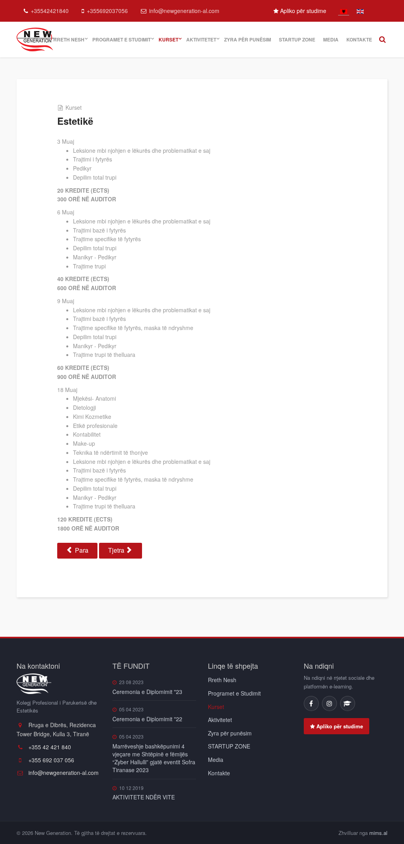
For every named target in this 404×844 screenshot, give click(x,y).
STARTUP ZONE (297, 39)
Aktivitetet (201, 39)
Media (331, 39)
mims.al (378, 832)
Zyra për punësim (247, 39)
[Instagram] (329, 703)
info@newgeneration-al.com (184, 11)
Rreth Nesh (68, 39)
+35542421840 (50, 11)
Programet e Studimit (121, 39)
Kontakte (359, 39)
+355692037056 (107, 11)
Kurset (168, 39)
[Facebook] (311, 703)
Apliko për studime (302, 11)
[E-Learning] (347, 703)
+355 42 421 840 (49, 747)
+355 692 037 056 (50, 760)
